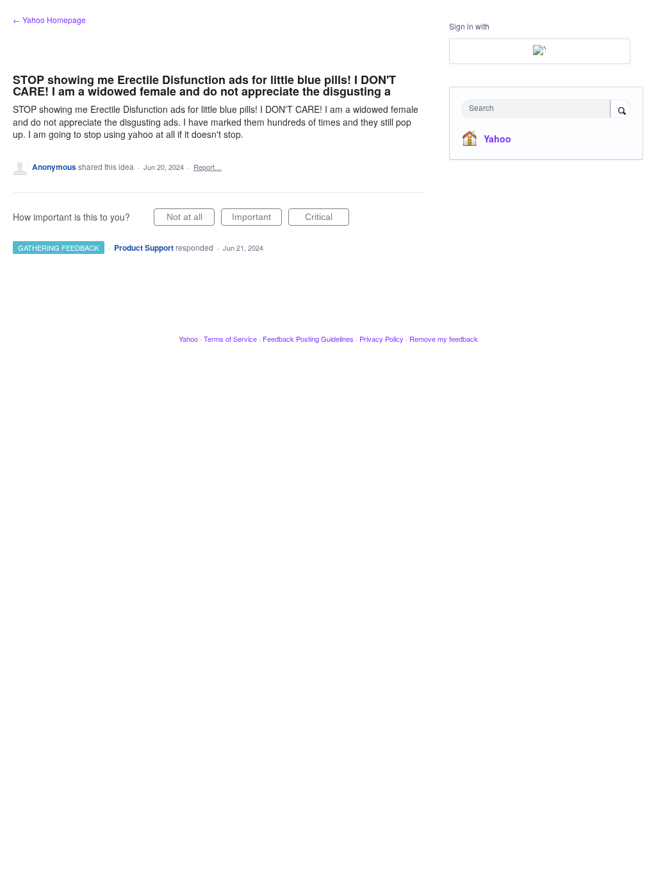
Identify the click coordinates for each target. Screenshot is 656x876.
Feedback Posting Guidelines (308, 338)
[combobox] (539, 108)
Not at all (191, 219)
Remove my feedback (443, 338)
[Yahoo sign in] (539, 51)
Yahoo (497, 138)
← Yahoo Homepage (49, 19)
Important (257, 219)
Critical (327, 219)
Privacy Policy (381, 338)
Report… (207, 167)
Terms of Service (230, 338)
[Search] (620, 109)
